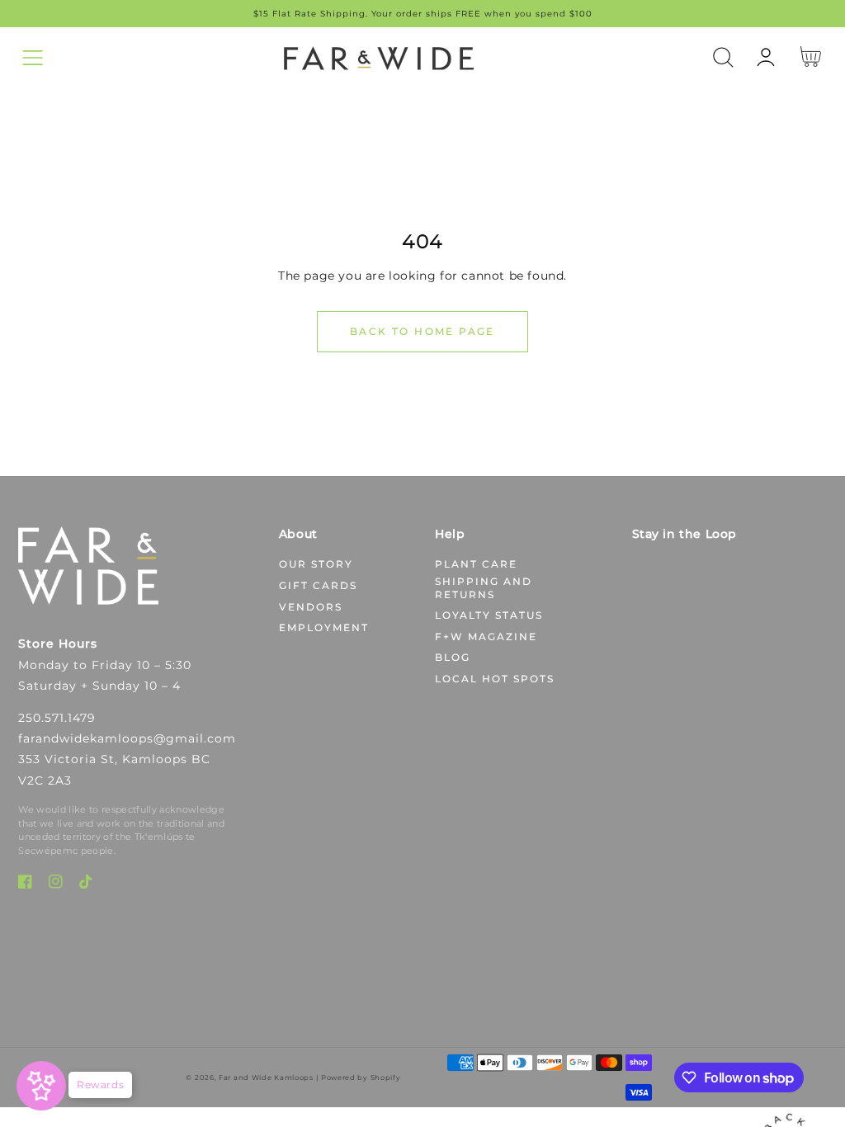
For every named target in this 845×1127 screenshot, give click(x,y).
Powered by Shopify (361, 1077)
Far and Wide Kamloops (266, 1077)
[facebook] (25, 885)
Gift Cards (318, 585)
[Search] (723, 57)
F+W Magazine (486, 636)
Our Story (316, 564)
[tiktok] (86, 885)
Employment (324, 627)
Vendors (310, 607)
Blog (452, 657)
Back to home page (422, 331)
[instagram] (56, 885)
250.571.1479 (57, 717)
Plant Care (476, 564)
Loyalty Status (489, 615)
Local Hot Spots (495, 678)
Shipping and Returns (483, 588)
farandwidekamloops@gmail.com (127, 738)
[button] (33, 57)
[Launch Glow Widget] (41, 1085)
